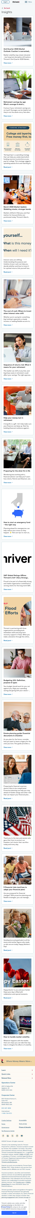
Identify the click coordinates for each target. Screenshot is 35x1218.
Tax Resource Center (8, 1131)
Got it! (14, 1213)
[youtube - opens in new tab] (22, 1136)
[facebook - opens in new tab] (3, 1136)
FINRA (21, 1154)
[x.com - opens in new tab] (12, 1136)
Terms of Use (23, 1124)
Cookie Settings (6, 1120)
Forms (3, 1124)
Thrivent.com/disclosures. (9, 1162)
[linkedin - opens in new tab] (8, 1136)
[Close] (26, 1200)
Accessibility (23, 1120)
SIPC (27, 1154)
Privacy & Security (25, 1127)
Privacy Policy (5, 1207)
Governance (5, 1127)
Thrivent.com (20, 1182)
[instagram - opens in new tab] (17, 1136)
